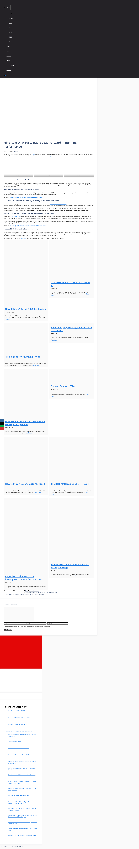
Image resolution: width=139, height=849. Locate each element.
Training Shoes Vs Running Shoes (22, 356)
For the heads (10, 65)
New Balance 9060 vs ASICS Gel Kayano (25, 308)
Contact (9, 70)
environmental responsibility (58, 204)
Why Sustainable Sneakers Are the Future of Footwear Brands (26, 197)
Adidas (11, 18)
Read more (8, 319)
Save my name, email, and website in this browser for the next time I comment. (27, 626)
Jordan (11, 32)
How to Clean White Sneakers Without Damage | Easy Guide (25, 423)
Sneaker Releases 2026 (63, 386)
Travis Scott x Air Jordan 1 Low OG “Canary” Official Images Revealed (24, 594)
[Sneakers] (15, 4)
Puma (11, 42)
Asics (10, 23)
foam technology (46, 156)
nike (30, 591)
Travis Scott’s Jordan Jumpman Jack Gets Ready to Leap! (41, 592)
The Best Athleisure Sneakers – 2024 (70, 483)
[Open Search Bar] (7, 76)
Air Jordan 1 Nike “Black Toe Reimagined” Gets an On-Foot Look (23, 578)
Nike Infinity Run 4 (16, 216)
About (8, 60)
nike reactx (35, 591)
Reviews (9, 56)
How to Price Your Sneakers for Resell (25, 483)
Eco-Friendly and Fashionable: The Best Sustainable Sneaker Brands (27, 226)
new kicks (23, 238)
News (8, 46)
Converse (12, 28)
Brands (9, 14)
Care (8, 51)
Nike (10, 37)
